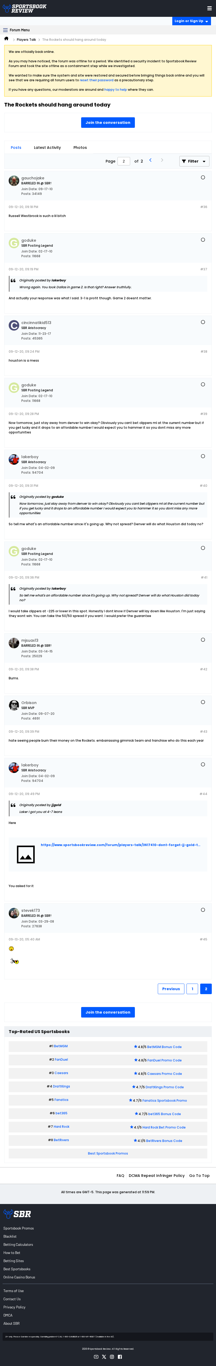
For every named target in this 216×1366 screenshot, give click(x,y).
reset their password (97, 80)
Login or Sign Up (189, 21)
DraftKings (61, 1086)
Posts (16, 147)
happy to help (115, 89)
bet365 (61, 1113)
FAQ (120, 1175)
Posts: (26, 193)
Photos (80, 147)
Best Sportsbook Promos (108, 1153)
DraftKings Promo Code (165, 1087)
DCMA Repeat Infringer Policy (157, 1175)
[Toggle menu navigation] (209, 8)
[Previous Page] (151, 161)
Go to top (199, 1175)
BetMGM (61, 1046)
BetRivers (61, 1140)
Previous (171, 988)
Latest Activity (47, 147)
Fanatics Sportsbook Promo (165, 1100)
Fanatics (61, 1099)
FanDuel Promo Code (165, 1060)
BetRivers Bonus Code (164, 1141)
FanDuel (61, 1059)
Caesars (61, 1073)
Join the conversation (108, 122)
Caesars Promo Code (164, 1073)
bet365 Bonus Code (164, 1114)
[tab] (16, 147)
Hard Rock (61, 1126)
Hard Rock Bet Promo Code (164, 1127)
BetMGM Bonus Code (164, 1047)
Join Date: (29, 189)
